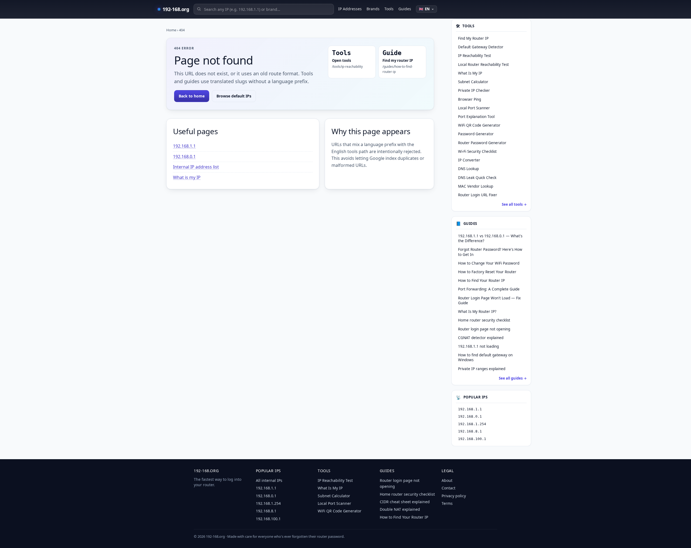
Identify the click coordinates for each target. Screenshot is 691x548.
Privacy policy (454, 495)
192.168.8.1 (470, 431)
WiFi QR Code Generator (339, 510)
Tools (389, 8)
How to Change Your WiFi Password (488, 263)
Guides (404, 8)
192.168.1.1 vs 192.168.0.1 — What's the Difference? (490, 238)
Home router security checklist (484, 320)
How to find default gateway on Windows (485, 357)
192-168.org (175, 9)
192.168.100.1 (472, 439)
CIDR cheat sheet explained (405, 501)
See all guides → (513, 378)
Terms (447, 503)
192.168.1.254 (472, 424)
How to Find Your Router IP (481, 280)
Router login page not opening (484, 329)
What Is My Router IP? (477, 311)
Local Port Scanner (334, 503)
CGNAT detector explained (480, 337)
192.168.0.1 (184, 157)
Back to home (192, 96)
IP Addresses (350, 8)
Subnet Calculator (334, 495)
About (447, 480)
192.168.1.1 (184, 146)
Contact (448, 488)
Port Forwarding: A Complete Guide (489, 289)
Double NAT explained (400, 509)
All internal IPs (269, 480)
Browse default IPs (233, 96)
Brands (373, 8)
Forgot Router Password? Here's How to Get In (490, 252)
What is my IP (187, 177)
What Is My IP (330, 488)
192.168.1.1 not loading (478, 346)
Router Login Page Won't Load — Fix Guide (489, 300)
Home (171, 30)
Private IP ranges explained (481, 368)
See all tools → (514, 204)
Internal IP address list (196, 167)
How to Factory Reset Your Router (487, 271)
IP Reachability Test (335, 480)
